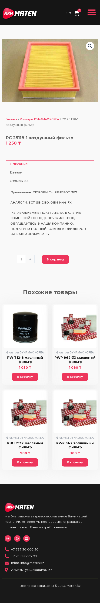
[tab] (50, 164)
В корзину (55, 259)
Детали (16, 172)
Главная (11, 119)
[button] (91, 12)
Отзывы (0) (19, 181)
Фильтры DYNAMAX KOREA (39, 119)
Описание (19, 164)
